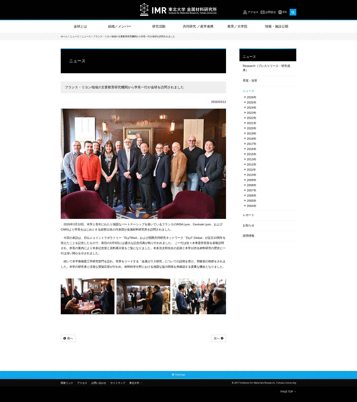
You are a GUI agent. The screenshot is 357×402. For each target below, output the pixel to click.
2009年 (251, 180)
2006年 (251, 195)
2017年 (251, 143)
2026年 (251, 97)
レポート (248, 215)
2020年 (251, 128)
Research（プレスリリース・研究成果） (266, 68)
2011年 (251, 169)
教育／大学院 (237, 26)
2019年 (251, 133)
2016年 (251, 149)
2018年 (251, 138)
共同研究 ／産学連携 (198, 26)
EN (285, 12)
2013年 (251, 159)
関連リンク (67, 383)
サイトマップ (117, 383)
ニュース (74, 36)
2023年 (251, 112)
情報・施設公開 (276, 26)
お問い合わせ (98, 383)
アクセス (253, 12)
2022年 (251, 118)
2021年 (251, 123)
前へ (70, 338)
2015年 (251, 154)
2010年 (251, 174)
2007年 (251, 190)
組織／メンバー (119, 26)
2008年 (251, 185)
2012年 (251, 164)
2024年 (251, 107)
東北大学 (134, 383)
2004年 (251, 206)
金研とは (80, 26)
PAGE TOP (287, 391)
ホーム (64, 36)
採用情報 (248, 235)
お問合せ (270, 12)
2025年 (251, 102)
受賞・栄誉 (250, 80)
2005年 (251, 200)
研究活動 (158, 26)
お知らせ (248, 225)
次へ (217, 338)
